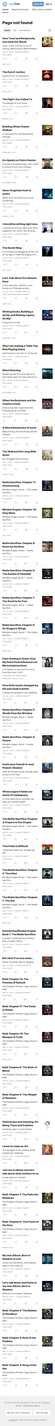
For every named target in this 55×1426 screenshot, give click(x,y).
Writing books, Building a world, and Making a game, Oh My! (18, 315)
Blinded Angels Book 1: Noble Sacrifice (17, 579)
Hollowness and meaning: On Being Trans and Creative (20, 1123)
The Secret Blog (12, 247)
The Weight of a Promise (14, 103)
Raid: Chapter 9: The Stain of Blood (19, 1069)
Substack (13, 1419)
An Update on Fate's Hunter (19, 160)
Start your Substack (20, 1412)
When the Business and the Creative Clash (19, 402)
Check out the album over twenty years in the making (19, 1264)
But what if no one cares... (18, 958)
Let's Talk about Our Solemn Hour (19, 280)
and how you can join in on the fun (20, 353)
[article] (27, 48)
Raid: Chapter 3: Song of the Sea (19, 1367)
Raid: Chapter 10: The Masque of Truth (15, 1035)
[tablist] (17, 30)
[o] (47, 281)
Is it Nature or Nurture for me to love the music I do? (18, 671)
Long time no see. (11, 322)
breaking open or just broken (17, 1129)
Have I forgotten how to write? (16, 192)
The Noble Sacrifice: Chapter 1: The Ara (20, 899)
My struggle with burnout (15, 458)
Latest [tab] (7, 30)
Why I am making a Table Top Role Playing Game (20, 347)
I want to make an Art (15, 1146)
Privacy (46, 1402)
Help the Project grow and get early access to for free (20, 773)
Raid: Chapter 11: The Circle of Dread (19, 1008)
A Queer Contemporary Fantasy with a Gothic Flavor (18, 939)
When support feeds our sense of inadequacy (17, 793)
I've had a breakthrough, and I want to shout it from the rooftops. (20, 165)
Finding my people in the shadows (19, 692)
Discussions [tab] (24, 30)
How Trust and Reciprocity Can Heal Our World (18, 40)
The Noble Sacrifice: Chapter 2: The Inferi (20, 872)
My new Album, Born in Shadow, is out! (16, 1257)
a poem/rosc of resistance (15, 75)
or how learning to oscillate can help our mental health (18, 800)
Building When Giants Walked (15, 128)
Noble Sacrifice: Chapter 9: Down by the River (18, 545)
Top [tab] (14, 30)
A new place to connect (14, 1177)
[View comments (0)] (16, 58)
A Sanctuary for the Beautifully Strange (17, 135)
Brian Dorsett (23, 294)
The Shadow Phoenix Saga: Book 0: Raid (20, 988)
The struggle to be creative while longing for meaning (18, 1151)
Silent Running (11, 370)
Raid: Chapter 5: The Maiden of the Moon (19, 1312)
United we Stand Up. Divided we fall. (18, 851)
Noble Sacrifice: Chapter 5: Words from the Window (18, 711)
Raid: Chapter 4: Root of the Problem (19, 1339)
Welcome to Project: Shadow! (17, 1293)
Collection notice (31, 1405)
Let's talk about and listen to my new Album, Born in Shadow (19, 1286)
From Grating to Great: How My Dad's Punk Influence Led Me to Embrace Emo (19, 662)
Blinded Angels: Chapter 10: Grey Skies (19, 511)
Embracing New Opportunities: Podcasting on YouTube (18, 409)
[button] (5, 9)
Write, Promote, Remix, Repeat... (18, 961)
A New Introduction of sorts (19, 427)
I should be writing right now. (20, 224)
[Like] (4, 420)
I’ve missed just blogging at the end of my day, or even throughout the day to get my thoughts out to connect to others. (20, 253)
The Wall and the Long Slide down (19, 453)
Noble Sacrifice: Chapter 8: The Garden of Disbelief (18, 572)
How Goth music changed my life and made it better (20, 687)
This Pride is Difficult (15, 846)
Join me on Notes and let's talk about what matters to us (20, 1172)
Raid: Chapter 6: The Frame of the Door (20, 1223)
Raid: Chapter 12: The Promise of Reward (15, 981)
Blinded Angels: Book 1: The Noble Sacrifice (19, 491)
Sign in (49, 4)
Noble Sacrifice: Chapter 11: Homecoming (19, 484)
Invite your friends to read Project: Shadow (18, 766)
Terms (19, 1405)
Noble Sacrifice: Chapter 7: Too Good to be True (18, 599)
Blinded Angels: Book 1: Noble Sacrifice (17, 552)
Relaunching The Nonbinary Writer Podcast (19, 433)
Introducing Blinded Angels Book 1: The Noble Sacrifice (19, 932)
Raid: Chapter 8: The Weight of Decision (19, 1096)
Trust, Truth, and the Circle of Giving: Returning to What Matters (19, 47)
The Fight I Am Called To (17, 99)
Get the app (42, 1412)
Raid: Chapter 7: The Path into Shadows (20, 1196)
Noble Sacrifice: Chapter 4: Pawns (18, 739)
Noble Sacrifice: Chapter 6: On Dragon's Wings (18, 627)
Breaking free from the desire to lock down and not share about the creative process (20, 375)
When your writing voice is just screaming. (18, 199)
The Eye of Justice (13, 72)
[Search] (50, 30)
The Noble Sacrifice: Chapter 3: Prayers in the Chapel (20, 820)
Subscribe (38, 4)
